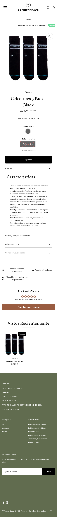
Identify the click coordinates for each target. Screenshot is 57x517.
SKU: (20, 118)
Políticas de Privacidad (37, 435)
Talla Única (28, 144)
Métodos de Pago (12, 244)
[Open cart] (53, 7)
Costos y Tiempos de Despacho (17, 236)
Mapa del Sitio (33, 442)
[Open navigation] (8, 7)
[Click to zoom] (49, 36)
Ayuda (4, 432)
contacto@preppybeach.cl (12, 388)
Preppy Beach (9, 511)
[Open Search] (48, 7)
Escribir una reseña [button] (28, 307)
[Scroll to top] (51, 511)
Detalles (8, 169)
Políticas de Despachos (37, 424)
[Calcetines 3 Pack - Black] (14, 344)
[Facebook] (3, 503)
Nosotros (5, 428)
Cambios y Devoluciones (15, 253)
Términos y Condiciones (37, 439)
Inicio (28, 19)
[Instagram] (7, 503)
